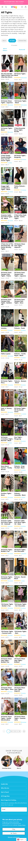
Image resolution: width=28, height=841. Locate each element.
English (21, 839)
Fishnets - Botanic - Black (20, 382)
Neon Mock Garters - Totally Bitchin (6, 467)
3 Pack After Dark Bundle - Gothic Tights (20, 216)
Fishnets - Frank (19, 328)
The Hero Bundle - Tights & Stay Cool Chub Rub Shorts (7, 75)
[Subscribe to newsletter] (25, 809)
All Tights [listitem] (12, 40)
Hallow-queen (5, 354)
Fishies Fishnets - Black (20, 187)
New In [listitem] (4, 40)
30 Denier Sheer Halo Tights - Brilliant (19, 660)
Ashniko (4, 328)
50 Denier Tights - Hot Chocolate (20, 550)
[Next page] (24, 731)
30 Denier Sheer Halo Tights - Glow (7, 688)
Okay (13, 829)
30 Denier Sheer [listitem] (22, 40)
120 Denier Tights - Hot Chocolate (20, 605)
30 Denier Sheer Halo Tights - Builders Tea (6, 660)
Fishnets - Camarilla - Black (20, 494)
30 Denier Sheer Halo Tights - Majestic (19, 689)
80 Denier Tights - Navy (7, 382)
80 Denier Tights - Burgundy (20, 156)
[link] (22, 7)
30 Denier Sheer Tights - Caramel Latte (19, 718)
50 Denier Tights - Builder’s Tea (7, 550)
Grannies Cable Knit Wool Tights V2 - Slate (20, 522)
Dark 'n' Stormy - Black (7, 409)
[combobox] (21, 839)
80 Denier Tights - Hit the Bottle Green (20, 410)
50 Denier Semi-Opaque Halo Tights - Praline (6, 274)
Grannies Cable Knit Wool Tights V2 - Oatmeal (6, 522)
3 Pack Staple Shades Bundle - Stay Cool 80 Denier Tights (6, 158)
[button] (2, 7)
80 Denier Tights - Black (20, 74)
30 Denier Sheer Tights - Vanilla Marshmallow (6, 718)
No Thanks (14, 833)
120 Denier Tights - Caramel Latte (7, 632)
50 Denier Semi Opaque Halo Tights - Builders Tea (6, 302)
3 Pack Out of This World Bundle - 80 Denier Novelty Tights (7, 246)
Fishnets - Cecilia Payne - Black (20, 354)
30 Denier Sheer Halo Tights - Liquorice (19, 245)
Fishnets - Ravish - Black (20, 577)
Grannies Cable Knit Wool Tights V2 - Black (6, 216)
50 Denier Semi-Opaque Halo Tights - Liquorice (20, 274)
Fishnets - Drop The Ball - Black (19, 467)
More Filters (5, 49)
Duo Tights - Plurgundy (18, 438)
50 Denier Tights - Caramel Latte (7, 577)
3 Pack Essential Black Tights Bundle (19, 129)
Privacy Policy (21, 825)
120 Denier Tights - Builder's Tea (7, 605)
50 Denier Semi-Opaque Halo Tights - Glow (19, 301)
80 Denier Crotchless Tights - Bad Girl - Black (7, 438)
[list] (14, 40)
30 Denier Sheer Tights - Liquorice (7, 102)
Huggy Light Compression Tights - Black (5, 187)
